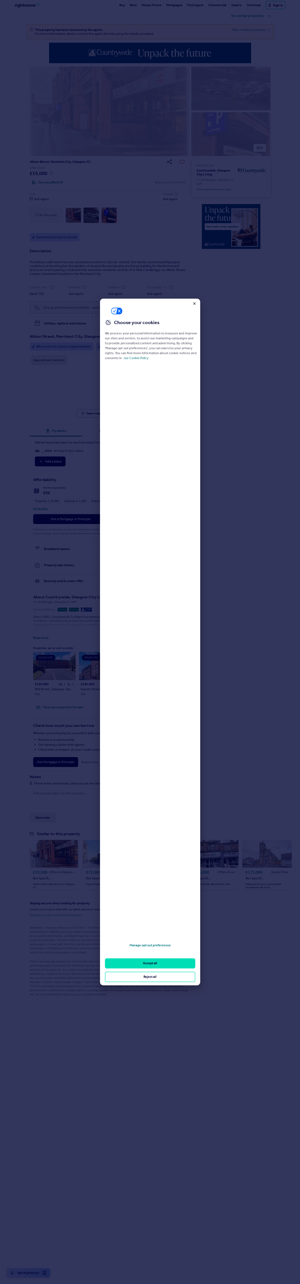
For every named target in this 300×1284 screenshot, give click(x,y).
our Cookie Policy (136, 358)
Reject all (150, 977)
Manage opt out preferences (150, 945)
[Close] (194, 303)
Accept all (150, 963)
